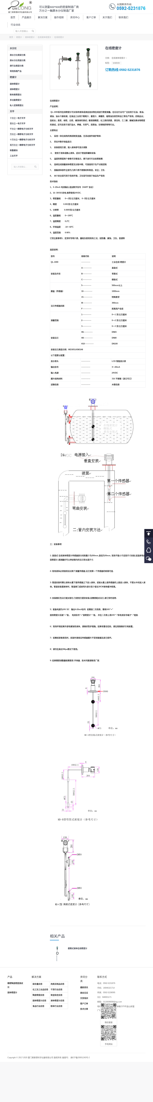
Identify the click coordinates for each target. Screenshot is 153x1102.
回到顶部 (148, 533)
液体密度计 (30, 37)
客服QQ (148, 550)
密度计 (19, 37)
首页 (11, 37)
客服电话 (148, 542)
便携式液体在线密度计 (77, 948)
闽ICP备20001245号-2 (80, 1057)
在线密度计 (116, 63)
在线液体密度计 (44, 37)
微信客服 (148, 559)
